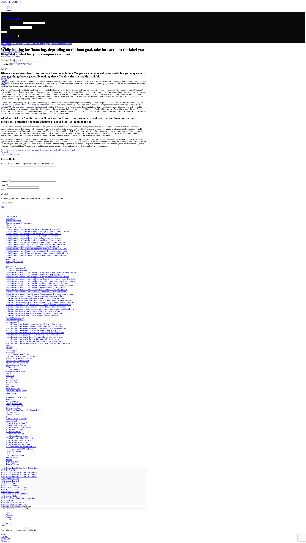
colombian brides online (15, 318)
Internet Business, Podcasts (16, 365)
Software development (14, 406)
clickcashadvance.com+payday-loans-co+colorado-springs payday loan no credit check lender (43, 42)
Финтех (9, 460)
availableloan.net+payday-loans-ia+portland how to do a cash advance (32, 247)
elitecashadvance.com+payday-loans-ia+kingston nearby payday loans (32, 339)
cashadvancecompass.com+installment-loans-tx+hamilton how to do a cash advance (37, 283)
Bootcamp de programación (16, 270)
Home (3, 42)
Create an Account (13, 19)
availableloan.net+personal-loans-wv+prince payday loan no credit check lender (36, 255)
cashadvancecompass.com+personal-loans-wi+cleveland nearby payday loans (35, 296)
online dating (11, 386)
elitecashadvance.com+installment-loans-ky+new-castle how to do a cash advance (36, 328)
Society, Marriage (12, 401)
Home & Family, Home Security (18, 354)
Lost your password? (9, 36)
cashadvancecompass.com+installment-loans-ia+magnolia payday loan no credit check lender (41, 272)
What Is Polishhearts (13, 432)
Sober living (10, 399)
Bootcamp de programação (16, 268)
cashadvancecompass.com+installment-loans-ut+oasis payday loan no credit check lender (39, 285)
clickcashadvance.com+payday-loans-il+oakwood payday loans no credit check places (38, 305)
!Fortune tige (10, 219)
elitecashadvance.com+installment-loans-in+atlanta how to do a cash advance (35, 326)
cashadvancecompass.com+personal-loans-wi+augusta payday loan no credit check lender (40, 294)
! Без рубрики (11, 216)
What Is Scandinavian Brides (17, 436)
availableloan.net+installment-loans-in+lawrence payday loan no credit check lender (37, 231)
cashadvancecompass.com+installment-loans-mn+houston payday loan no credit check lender (41, 279)
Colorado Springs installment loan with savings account (22, 105)
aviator (8, 257)
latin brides (10, 376)
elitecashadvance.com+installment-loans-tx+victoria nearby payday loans (33, 330)
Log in (4, 32)
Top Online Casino (13, 414)
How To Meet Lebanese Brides (17, 361)
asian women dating (13, 227)
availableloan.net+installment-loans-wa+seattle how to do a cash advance (33, 238)
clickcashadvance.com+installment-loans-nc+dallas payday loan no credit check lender (38, 300)
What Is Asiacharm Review (16, 425)
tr (6, 417)
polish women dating (14, 389)
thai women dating (13, 408)
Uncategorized (11, 421)
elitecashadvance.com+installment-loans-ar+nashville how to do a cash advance (36, 324)
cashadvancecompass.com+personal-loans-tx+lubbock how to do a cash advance (36, 292)
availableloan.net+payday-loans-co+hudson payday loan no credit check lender (35, 244)
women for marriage (13, 451)
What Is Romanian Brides (15, 434)
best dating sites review (14, 262)
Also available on (7, 506)
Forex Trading (11, 350)
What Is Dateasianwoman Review (18, 427)
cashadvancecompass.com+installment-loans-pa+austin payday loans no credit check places (40, 281)
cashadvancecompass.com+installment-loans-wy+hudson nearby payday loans (35, 287)
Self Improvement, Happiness (17, 397)
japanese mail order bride (15, 371)
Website (4, 194)
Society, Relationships (14, 404)
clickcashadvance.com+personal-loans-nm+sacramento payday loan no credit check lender (40, 309)
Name (4, 185)
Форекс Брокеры (12, 462)
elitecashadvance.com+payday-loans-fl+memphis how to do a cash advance (34, 337)
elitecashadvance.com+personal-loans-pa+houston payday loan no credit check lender (38, 343)
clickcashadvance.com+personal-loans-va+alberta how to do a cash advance (34, 313)
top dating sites (11, 412)
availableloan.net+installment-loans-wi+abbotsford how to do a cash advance (35, 240)
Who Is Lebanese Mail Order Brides (19, 449)
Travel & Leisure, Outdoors (16, 419)
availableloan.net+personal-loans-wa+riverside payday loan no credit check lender (37, 251)
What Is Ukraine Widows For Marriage (20, 438)
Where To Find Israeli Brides (17, 442)
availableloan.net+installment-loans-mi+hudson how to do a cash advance (33, 234)
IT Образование (12, 369)
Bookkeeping (11, 266)
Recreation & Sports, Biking (16, 391)
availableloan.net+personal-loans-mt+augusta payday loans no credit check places (36, 249)
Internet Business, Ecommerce (17, 363)
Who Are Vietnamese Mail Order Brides (21, 447)
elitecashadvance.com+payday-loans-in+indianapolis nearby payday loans (33, 341)
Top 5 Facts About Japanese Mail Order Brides (23, 410)
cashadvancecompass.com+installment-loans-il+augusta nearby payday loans (35, 275)
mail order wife (11, 382)
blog (7, 264)
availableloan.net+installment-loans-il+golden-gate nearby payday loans (33, 229)
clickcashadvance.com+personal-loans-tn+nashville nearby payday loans (33, 311)
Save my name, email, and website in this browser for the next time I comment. (33, 198)
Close (3, 207)
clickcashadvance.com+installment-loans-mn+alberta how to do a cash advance (35, 298)
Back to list (5, 152)
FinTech (9, 348)
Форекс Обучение (13, 464)
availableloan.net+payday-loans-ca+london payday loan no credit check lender (35, 242)
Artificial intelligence (14, 221)
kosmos (8, 374)
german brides (11, 352)
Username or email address (12, 23)
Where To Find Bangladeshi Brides (19, 440)
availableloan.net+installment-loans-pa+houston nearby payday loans (32, 236)
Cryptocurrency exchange (15, 320)
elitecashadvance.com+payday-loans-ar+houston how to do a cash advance (34, 335)
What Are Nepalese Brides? (16, 423)
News (8, 384)
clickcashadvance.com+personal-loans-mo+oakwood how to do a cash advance (36, 307)
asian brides (10, 225)
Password (5, 27)
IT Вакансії (10, 367)
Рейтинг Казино (12, 457)
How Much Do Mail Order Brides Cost (21, 356)
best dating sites (12, 259)
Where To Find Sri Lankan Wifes (18, 445)
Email (4, 190)
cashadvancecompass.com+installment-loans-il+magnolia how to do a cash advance (37, 277)
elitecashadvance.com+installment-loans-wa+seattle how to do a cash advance (35, 333)
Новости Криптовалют (15, 455)
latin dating (10, 378)
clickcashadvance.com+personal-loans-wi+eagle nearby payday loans (32, 315)
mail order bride (12, 380)
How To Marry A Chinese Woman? (19, 358)
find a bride (10, 346)
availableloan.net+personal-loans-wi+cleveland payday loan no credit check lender (37, 253)
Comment (5, 181)
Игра (8, 453)
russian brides (11, 393)
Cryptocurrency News (14, 322)
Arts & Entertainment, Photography (19, 223)
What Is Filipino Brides (14, 429)
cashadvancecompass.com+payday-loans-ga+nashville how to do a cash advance (36, 290)
